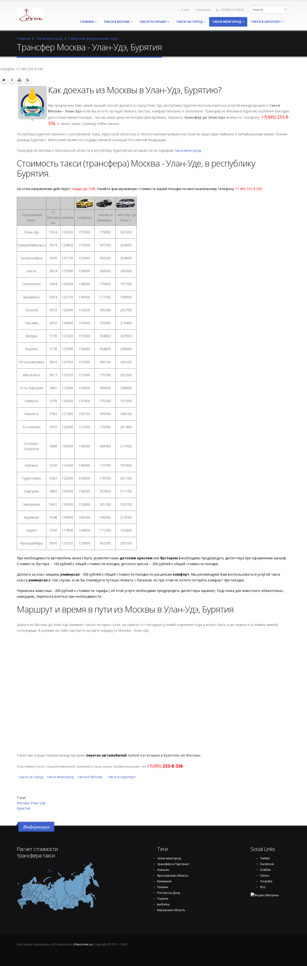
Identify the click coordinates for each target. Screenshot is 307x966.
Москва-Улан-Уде (31, 803)
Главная (87, 22)
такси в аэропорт (121, 777)
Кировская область (171, 910)
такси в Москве (90, 777)
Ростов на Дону (168, 893)
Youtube (19, 80)
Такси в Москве (117, 22)
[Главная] (30, 13)
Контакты (204, 10)
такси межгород (187, 150)
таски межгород (169, 858)
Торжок (162, 899)
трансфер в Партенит (173, 864)
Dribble (265, 870)
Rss (27, 80)
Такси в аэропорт (266, 22)
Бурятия (23, 808)
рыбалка (163, 904)
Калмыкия (164, 881)
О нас (185, 10)
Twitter (3, 80)
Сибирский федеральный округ (93, 38)
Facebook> (12, 80)
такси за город (189, 22)
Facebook (267, 864)
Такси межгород (226, 22)
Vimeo (264, 875)
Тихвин (162, 887)
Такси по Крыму (152, 22)
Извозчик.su (83, 944)
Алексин (163, 870)
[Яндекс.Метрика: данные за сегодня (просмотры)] (265, 895)
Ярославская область (173, 875)
